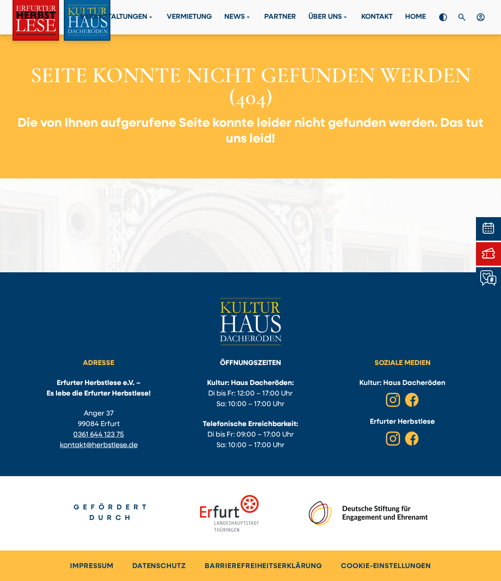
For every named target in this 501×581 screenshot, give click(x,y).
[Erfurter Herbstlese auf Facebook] (412, 438)
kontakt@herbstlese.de (99, 445)
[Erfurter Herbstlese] (61, 20)
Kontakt (377, 17)
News (238, 17)
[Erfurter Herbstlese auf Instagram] (393, 438)
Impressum (92, 566)
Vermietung (189, 17)
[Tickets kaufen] (488, 254)
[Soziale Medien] (488, 279)
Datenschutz (159, 566)
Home (415, 17)
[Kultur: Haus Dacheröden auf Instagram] (393, 400)
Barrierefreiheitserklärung (263, 566)
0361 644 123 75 (98, 435)
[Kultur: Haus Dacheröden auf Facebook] (412, 400)
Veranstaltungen (117, 17)
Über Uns (328, 17)
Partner (280, 17)
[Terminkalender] (488, 229)
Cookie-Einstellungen (386, 566)
